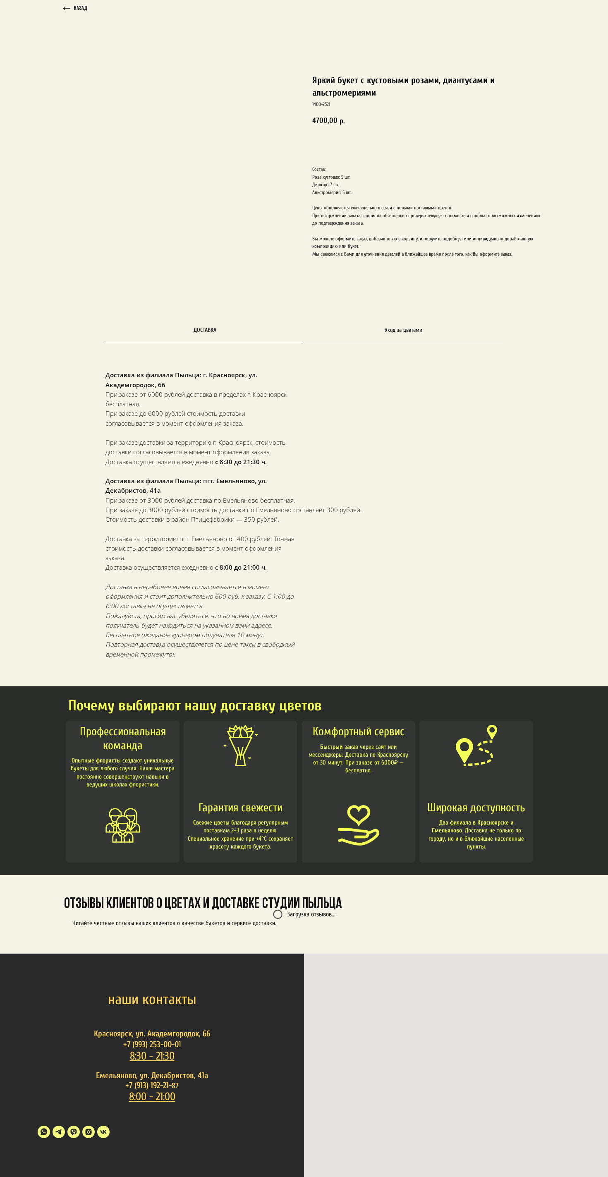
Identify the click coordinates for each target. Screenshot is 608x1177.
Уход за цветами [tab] (403, 329)
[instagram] (88, 1132)
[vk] (103, 1132)
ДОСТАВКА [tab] (205, 329)
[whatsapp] (44, 1132)
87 (175, 1085)
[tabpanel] (304, 526)
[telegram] (59, 1132)
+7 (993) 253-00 (147, 1044)
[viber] (73, 1132)
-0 (175, 1044)
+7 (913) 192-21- (148, 1085)
